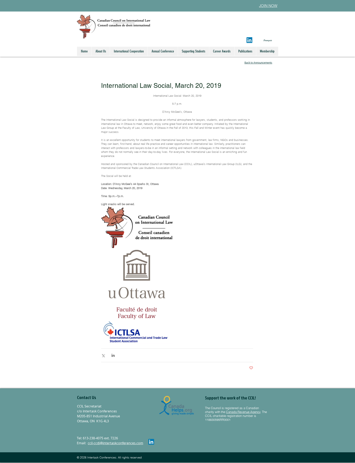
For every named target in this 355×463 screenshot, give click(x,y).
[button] (99, 398)
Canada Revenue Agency (243, 412)
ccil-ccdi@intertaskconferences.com (115, 443)
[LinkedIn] (249, 40)
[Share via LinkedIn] (113, 355)
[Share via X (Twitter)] (103, 355)
